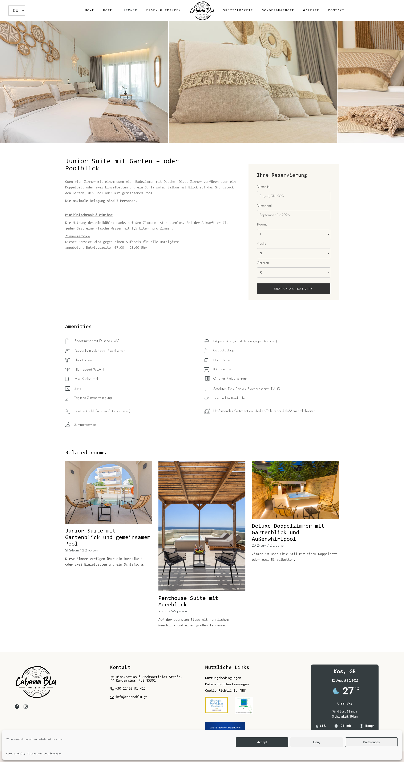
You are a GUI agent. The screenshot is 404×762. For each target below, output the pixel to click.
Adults (261, 244)
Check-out (264, 205)
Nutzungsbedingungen (223, 678)
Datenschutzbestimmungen (44, 754)
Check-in (263, 186)
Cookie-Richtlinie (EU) (226, 691)
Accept (262, 742)
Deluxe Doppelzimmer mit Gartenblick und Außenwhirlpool (288, 532)
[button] (395, 82)
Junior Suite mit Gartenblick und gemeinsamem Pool (107, 537)
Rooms (262, 224)
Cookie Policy (15, 754)
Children (263, 263)
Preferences (371, 742)
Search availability (293, 288)
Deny (316, 742)
